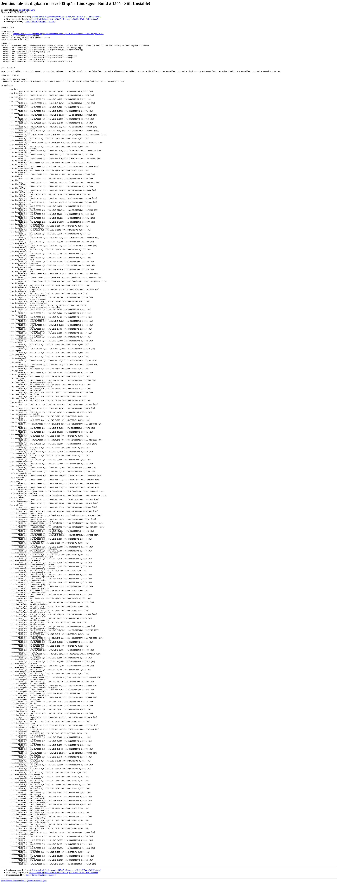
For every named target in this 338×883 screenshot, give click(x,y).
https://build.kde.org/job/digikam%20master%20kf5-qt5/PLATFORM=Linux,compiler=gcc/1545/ (58, 34)
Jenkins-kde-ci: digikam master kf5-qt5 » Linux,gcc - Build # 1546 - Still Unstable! (63, 19)
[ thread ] (35, 21)
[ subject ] (43, 21)
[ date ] (27, 21)
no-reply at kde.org (27, 10)
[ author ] (51, 21)
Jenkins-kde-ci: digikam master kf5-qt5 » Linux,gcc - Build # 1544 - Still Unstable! (66, 17)
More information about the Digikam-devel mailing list (23, 881)
